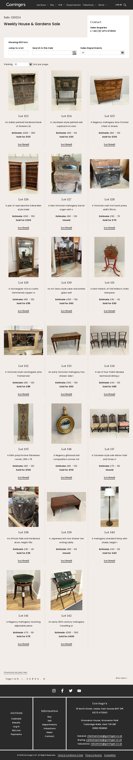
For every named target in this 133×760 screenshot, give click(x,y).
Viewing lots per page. (26, 64)
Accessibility (110, 755)
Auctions (41, 5)
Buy (52, 5)
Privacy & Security (93, 755)
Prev (118, 678)
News (49, 732)
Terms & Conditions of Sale (70, 755)
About (101, 5)
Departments (73, 5)
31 (44, 678)
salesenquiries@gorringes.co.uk (104, 739)
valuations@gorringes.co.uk (106, 743)
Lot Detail (23, 144)
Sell (60, 5)
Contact (49, 736)
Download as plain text (15, 672)
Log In (119, 5)
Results (16, 722)
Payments (16, 734)
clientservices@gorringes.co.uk (104, 736)
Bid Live (16, 730)
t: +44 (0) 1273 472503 (103, 31)
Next (123, 678)
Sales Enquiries (98, 27)
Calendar (16, 718)
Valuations (88, 5)
